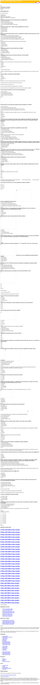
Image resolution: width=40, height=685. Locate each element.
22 (2, 517)
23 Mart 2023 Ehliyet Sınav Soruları (10, 549)
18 (3, 516)
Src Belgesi (4, 639)
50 (5, 523)
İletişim (3, 660)
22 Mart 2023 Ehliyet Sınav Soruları (10, 551)
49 (4, 523)
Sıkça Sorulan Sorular (6, 661)
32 (2, 519)
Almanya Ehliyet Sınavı (6, 644)
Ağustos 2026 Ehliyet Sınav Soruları (8, 621)
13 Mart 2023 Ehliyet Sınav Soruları (10, 573)
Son (1, 524)
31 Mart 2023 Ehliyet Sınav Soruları (10, 529)
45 (5, 521)
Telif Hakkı (4, 669)
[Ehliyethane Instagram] (7, 676)
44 (4, 521)
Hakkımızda (4, 659)
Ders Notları (4, 640)
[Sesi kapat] (0, 6)
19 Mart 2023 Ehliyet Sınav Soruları (10, 559)
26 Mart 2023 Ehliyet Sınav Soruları (10, 541)
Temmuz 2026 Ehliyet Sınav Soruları (8, 622)
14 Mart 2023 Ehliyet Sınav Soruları (10, 571)
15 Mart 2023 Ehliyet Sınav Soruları (10, 568)
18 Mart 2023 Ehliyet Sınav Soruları (10, 561)
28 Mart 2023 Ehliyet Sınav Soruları (10, 537)
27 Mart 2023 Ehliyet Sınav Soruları (10, 539)
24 (4, 517)
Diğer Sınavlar (4, 647)
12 (2, 515)
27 (2, 518)
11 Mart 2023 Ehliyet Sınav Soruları (10, 578)
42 (2, 521)
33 (3, 519)
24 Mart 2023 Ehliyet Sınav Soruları (10, 546)
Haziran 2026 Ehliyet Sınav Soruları (8, 623)
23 (3, 517)
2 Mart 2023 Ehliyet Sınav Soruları (9, 600)
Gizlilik (3, 666)
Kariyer (3, 658)
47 (2, 523)
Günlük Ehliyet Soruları (6, 642)
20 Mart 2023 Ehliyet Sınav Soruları (10, 556)
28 (3, 518)
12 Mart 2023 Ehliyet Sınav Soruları (10, 576)
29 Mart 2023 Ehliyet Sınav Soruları (10, 534)
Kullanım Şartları (5, 665)
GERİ (37, 2)
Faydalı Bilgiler (5, 636)
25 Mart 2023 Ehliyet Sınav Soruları (10, 544)
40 (5, 520)
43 (3, 521)
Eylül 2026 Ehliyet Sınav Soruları (8, 620)
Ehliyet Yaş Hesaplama (6, 641)
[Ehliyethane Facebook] (2, 676)
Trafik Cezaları (4, 638)
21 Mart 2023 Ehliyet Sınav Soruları (10, 554)
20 (5, 516)
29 (4, 518)
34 (4, 519)
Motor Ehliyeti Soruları (6, 643)
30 (5, 518)
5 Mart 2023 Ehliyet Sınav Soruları (9, 593)
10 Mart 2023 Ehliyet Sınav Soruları (10, 580)
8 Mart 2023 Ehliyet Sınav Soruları (9, 585)
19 (4, 516)
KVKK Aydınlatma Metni (6, 668)
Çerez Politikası (5, 667)
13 (3, 515)
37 (2, 520)
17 (2, 516)
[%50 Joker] (1, 509)
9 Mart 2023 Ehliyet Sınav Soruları (9, 583)
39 (4, 520)
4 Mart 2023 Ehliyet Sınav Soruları (9, 595)
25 (5, 517)
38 (3, 520)
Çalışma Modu (3, 7)
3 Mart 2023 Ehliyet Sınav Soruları (9, 597)
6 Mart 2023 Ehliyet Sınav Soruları (9, 590)
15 (5, 515)
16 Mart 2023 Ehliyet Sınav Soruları (10, 566)
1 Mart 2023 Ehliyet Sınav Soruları (9, 602)
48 (3, 523)
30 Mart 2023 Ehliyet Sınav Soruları (10, 532)
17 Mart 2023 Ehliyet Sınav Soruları (10, 563)
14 (4, 515)
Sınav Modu (8, 7)
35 (5, 519)
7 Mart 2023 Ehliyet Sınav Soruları (9, 588)
